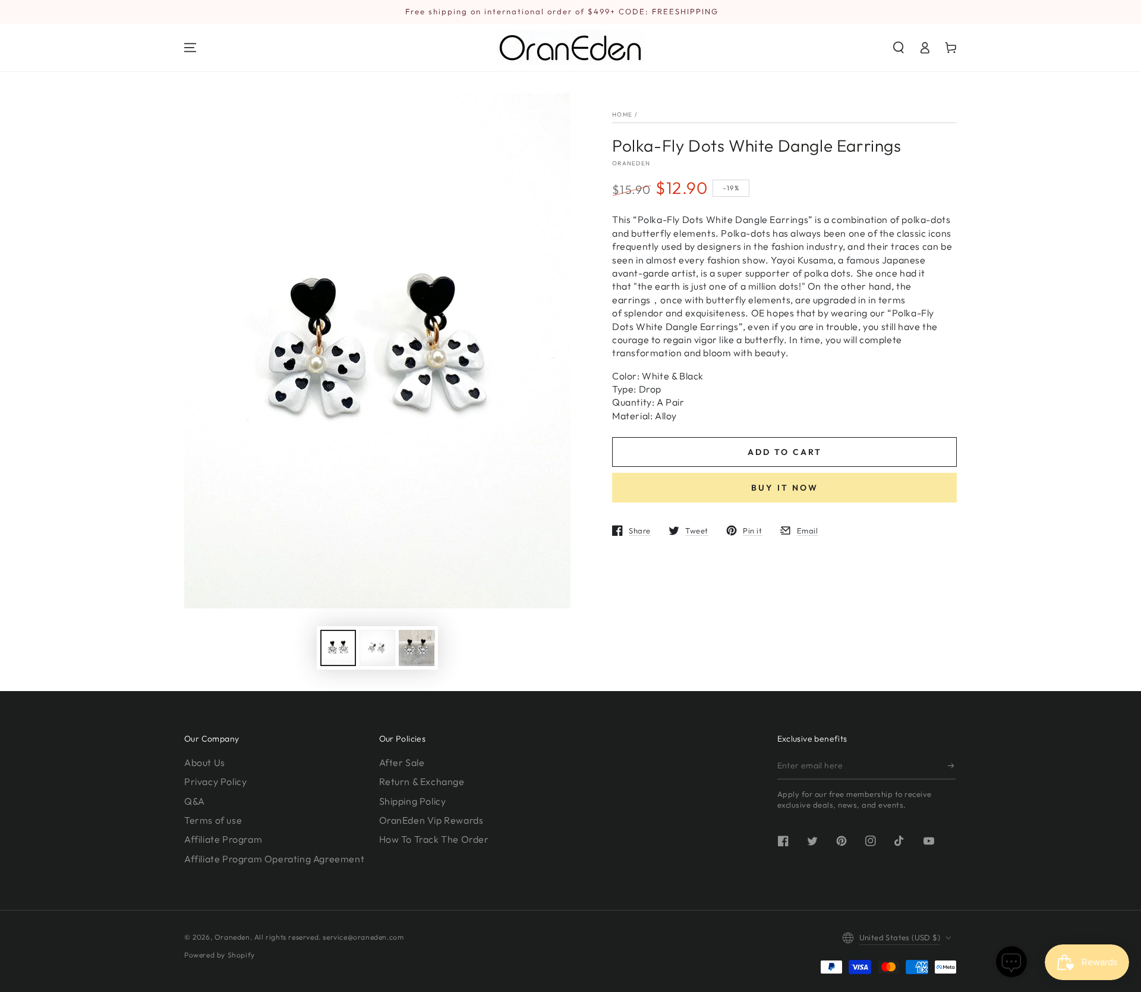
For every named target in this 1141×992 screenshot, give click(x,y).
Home (622, 114)
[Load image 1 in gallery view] (338, 648)
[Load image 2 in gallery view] (377, 648)
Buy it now (784, 487)
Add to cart (785, 452)
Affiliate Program (223, 839)
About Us (204, 762)
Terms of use (213, 820)
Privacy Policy (215, 781)
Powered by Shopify (219, 954)
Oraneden (631, 163)
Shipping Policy (412, 801)
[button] (898, 47)
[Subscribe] (952, 766)
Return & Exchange (422, 781)
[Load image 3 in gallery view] (416, 648)
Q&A (194, 801)
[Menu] (190, 47)
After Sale (402, 762)
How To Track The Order (434, 839)
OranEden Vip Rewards (431, 820)
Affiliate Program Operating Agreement (274, 859)
